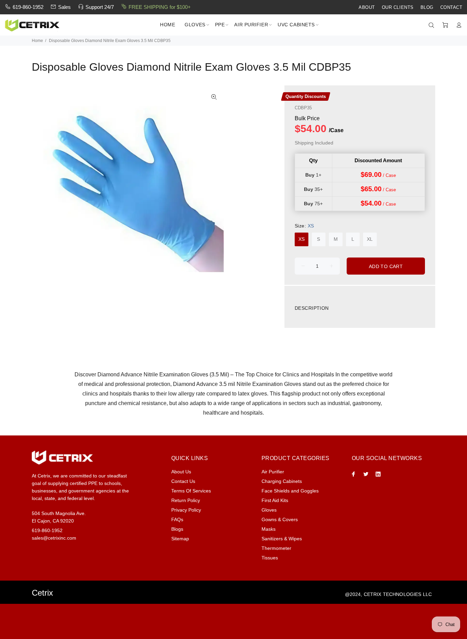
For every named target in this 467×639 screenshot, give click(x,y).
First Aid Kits (275, 500)
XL (370, 239)
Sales (64, 7)
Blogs (177, 529)
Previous (41, 183)
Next (214, 183)
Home (37, 40)
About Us (181, 471)
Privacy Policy (186, 510)
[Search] (433, 25)
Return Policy (185, 500)
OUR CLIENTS (398, 7)
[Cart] (445, 25)
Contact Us (183, 481)
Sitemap (180, 538)
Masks (269, 529)
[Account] (457, 25)
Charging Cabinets (282, 481)
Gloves (269, 510)
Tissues (270, 557)
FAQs (177, 519)
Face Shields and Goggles (290, 491)
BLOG (427, 7)
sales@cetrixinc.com (54, 538)
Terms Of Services (191, 491)
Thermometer (276, 548)
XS (301, 239)
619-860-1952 (28, 7)
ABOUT (367, 7)
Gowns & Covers (280, 519)
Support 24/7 (99, 7)
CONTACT (451, 7)
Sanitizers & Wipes (282, 538)
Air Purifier (273, 471)
